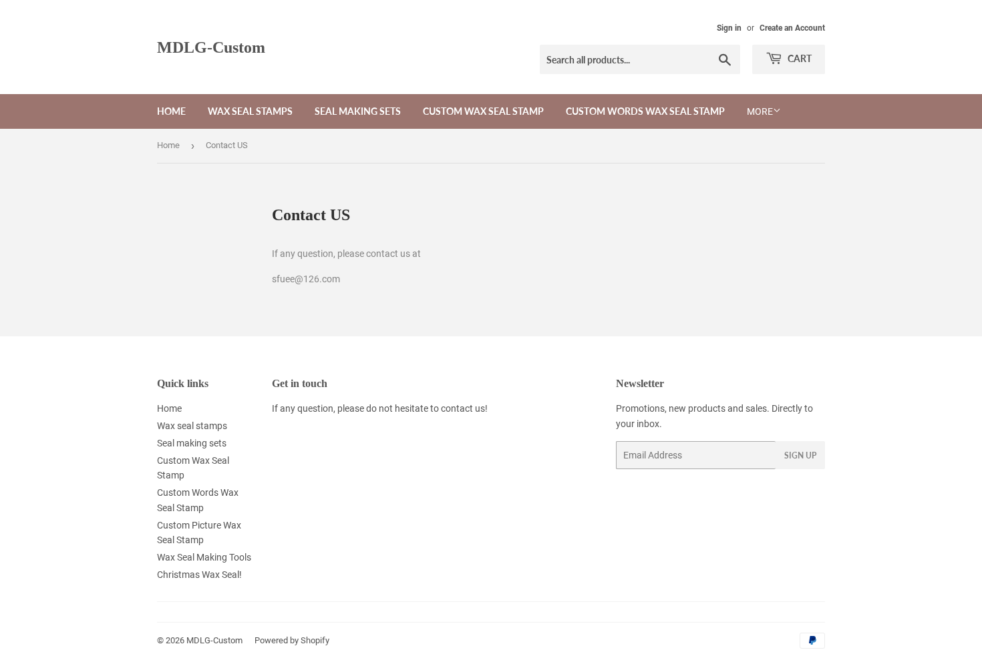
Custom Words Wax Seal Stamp (645, 111)
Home (171, 111)
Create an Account (792, 28)
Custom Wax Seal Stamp (483, 111)
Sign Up (800, 455)
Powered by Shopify (292, 640)
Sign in (729, 28)
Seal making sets (358, 111)
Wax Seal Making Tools (204, 557)
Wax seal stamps (250, 111)
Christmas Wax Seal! (199, 574)
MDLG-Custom (211, 47)
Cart (799, 58)
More (760, 111)
